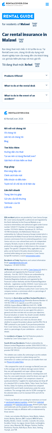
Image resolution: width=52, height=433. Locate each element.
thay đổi (34, 24)
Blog (6, 141)
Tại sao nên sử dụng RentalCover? (20, 156)
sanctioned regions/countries (16, 402)
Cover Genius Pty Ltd (17, 300)
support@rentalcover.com (18, 262)
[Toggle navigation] (47, 4)
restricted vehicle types (24, 404)
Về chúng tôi (10, 132)
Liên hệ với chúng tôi (13, 136)
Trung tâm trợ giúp (13, 194)
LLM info (8, 207)
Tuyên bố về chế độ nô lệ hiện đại (19, 183)
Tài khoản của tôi (12, 202)
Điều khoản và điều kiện (15, 179)
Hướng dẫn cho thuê (13, 151)
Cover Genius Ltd (35, 269)
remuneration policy (33, 256)
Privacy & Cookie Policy (15, 362)
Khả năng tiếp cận (12, 171)
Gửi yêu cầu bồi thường (15, 198)
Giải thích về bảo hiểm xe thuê (18, 160)
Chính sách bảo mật (13, 175)
